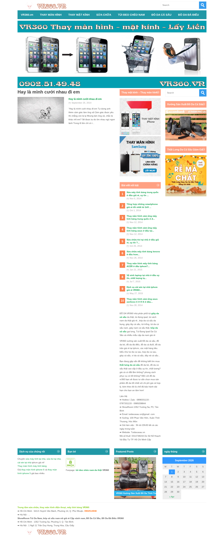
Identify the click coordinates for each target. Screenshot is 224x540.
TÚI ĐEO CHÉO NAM (131, 14)
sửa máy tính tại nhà (35, 459)
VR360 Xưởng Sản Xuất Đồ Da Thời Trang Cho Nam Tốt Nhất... (148, 493)
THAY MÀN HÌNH (51, 14)
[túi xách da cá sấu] (185, 140)
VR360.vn (27, 14)
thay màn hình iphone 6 (32, 469)
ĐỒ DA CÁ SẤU (161, 14)
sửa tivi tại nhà (54, 459)
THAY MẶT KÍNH (79, 14)
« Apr (171, 496)
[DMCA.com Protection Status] (70, 466)
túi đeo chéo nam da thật (89, 470)
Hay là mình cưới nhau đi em (85, 99)
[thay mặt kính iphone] (140, 134)
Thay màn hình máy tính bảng (32, 466)
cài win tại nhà (24, 462)
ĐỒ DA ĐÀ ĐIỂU (188, 14)
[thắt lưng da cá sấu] (185, 195)
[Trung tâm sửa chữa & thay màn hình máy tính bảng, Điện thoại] (47, 6)
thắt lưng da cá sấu (130, 365)
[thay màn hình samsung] (140, 175)
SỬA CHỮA (103, 14)
